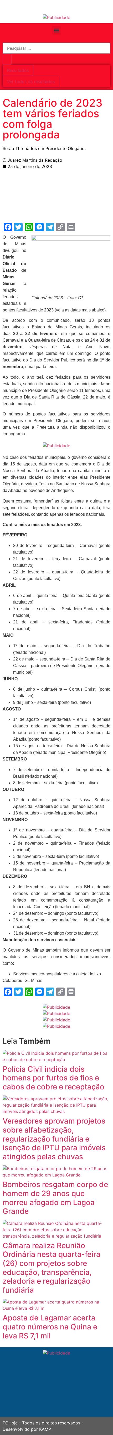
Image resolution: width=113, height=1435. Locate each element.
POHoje (10, 1422)
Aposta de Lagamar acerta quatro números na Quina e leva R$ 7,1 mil (50, 1326)
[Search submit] (7, 59)
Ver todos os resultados (31, 81)
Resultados (18, 70)
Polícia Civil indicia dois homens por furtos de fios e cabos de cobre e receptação (53, 1078)
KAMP (45, 1429)
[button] (56, 30)
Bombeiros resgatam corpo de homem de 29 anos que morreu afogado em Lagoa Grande (55, 1198)
